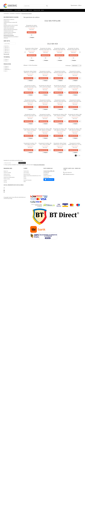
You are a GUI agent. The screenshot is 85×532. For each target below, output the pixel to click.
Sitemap (5, 182)
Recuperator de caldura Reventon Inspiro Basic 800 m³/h (45, 100)
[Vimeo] (4, 192)
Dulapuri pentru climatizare (9, 26)
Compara (32, 37)
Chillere (5, 23)
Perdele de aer (6, 21)
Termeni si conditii (7, 172)
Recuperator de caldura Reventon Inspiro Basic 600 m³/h (60, 100)
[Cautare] (47, 6)
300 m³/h (6, 49)
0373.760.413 (68, 172)
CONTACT (30, 10)
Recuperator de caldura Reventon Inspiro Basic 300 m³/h (30, 115)
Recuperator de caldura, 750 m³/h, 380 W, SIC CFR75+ (30, 144)
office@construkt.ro (69, 174)
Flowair (6, 66)
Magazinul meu (8, 168)
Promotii (24, 10)
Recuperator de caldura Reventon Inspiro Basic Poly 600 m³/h (45, 49)
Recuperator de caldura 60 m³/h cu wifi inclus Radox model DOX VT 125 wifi (45, 86)
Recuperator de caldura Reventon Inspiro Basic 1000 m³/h (30, 100)
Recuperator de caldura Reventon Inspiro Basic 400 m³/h (75, 100)
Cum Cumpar (26, 172)
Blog (42, 10)
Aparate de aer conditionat (9, 19)
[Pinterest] (4, 189)
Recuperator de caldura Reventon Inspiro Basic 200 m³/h (45, 115)
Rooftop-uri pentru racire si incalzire (11, 25)
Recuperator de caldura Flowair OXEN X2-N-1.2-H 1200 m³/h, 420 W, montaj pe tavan (75, 144)
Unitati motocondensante (9, 28)
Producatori (37, 10)
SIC (5, 71)
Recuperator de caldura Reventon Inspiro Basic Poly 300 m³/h (31, 26)
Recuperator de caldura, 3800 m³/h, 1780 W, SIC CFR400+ (74, 115)
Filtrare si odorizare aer (8, 33)
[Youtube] (4, 190)
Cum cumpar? (17, 10)
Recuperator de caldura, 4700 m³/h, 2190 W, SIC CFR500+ (60, 115)
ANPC (25, 181)
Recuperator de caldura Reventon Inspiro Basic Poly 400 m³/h (59, 49)
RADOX (6, 67)
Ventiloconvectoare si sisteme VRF (10, 22)
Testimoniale (26, 171)
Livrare (25, 178)
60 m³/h (6, 46)
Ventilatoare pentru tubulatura (10, 32)
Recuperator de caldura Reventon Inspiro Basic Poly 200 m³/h (73, 49)
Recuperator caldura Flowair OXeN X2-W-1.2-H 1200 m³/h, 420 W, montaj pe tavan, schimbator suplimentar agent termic (60, 144)
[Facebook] (4, 187)
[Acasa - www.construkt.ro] (10, 6)
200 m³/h (6, 47)
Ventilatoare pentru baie (8, 31)
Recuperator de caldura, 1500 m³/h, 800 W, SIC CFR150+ (60, 129)
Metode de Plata (27, 174)
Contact (5, 180)
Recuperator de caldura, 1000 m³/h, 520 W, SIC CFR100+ (74, 129)
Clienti (25, 168)
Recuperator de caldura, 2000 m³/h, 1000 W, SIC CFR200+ (45, 129)
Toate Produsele (8, 10)
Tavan (6, 60)
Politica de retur (7, 174)
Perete (6, 59)
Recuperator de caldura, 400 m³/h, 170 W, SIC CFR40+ (45, 144)
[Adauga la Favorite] (31, 35)
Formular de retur (7, 175)
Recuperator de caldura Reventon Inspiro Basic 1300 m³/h (75, 86)
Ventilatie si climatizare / (15, 13)
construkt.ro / (7, 13)
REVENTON (7, 69)
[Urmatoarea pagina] (79, 155)
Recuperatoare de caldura (9, 35)
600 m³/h (6, 52)
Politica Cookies (7, 178)
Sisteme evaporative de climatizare (10, 29)
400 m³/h (6, 50)
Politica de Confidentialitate (39, 164)
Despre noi (6, 171)
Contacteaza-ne (50, 179)
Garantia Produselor (28, 180)
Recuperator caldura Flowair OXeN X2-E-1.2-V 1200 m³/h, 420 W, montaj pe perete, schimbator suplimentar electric (31, 49)
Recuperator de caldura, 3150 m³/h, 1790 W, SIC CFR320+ (30, 129)
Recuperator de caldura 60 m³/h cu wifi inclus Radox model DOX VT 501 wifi (60, 86)
